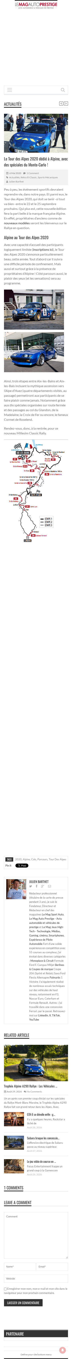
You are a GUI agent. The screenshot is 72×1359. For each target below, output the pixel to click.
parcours (42, 859)
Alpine (26, 859)
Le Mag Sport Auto (53, 914)
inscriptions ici (43, 249)
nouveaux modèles (17, 223)
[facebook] (36, 886)
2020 (18, 859)
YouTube (34, 1019)
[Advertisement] (36, 48)
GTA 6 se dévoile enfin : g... (41, 1114)
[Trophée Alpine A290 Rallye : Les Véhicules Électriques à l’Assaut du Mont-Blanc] (39, 1062)
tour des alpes (57, 859)
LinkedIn (43, 1015)
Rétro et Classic (29, 177)
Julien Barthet (16, 181)
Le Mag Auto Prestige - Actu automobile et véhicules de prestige (45, 923)
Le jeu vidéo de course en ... (41, 1161)
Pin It (8, 865)
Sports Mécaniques (48, 177)
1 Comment (33, 173)
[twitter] (30, 886)
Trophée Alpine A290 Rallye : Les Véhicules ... (30, 1086)
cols (33, 859)
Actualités (12, 104)
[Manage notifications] (62, 1350)
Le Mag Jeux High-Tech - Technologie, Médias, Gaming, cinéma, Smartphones (46, 931)
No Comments (34, 1091)
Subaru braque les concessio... (43, 1138)
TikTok (56, 1015)
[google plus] (42, 886)
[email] (49, 886)
